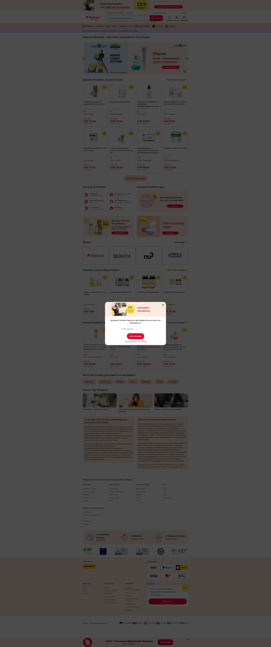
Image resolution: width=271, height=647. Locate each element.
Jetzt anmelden (135, 336)
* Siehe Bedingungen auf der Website (135, 341)
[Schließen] (163, 305)
